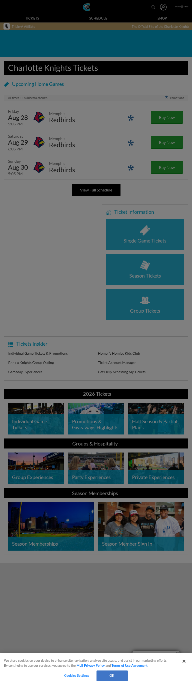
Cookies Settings (76, 675)
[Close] (184, 661)
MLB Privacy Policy (90, 665)
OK (112, 675)
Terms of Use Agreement (130, 665)
